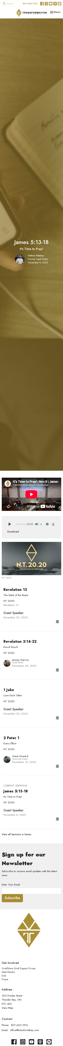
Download (13, 532)
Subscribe (12, 897)
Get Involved (10, 963)
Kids (4, 975)
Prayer (5, 979)
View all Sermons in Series (16, 834)
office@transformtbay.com (24, 1030)
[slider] (19, 524)
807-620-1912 (30, 3)
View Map (7, 1008)
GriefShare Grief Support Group (18, 968)
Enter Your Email (11, 885)
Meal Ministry (8, 972)
